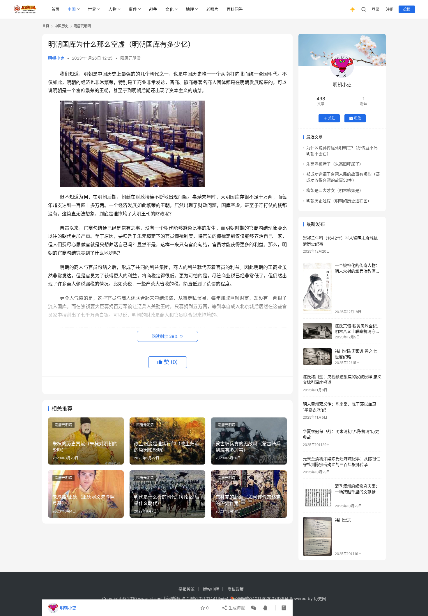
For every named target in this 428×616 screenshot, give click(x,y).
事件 (133, 9)
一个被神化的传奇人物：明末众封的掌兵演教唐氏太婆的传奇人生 (357, 271)
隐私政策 (235, 589)
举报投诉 (186, 589)
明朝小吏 (56, 58)
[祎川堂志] (317, 536)
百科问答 (235, 9)
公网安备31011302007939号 (261, 598)
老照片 (212, 9)
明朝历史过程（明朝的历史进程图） (339, 200)
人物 (112, 9)
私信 (357, 118)
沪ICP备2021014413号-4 (205, 598)
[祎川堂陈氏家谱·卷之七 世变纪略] (317, 356)
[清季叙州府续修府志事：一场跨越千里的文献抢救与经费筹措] (317, 495)
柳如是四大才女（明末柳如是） (334, 190)
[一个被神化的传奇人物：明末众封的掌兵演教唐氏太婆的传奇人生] (317, 288)
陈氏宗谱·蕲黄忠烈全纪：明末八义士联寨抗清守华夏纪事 (358, 331)
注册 (390, 9)
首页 (55, 9)
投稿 (406, 9)
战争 (153, 9)
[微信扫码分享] (253, 608)
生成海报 (236, 607)
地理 (190, 9)
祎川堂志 (343, 519)
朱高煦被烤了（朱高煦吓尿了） (334, 163)
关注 (331, 118)
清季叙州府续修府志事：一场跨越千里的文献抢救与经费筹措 (357, 491)
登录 (376, 9)
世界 (92, 9)
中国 (72, 9)
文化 (169, 9)
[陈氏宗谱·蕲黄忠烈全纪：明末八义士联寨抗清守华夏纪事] (317, 331)
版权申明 (211, 589)
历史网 (320, 598)
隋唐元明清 (130, 58)
